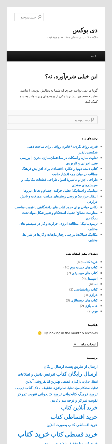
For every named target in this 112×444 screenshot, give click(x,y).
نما (96, 283)
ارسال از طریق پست (81, 366)
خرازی (93, 294)
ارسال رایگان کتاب (77, 373)
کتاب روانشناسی (86, 289)
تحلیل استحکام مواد (86, 388)
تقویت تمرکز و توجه (82, 400)
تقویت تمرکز (27, 393)
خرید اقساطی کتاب (74, 417)
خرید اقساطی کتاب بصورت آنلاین (72, 424)
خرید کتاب (90, 261)
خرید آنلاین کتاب (79, 407)
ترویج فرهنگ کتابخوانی (80, 393)
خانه (93, 56)
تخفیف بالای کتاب (38, 387)
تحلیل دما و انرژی (63, 388)
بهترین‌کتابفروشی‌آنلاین (43, 381)
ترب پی (19, 388)
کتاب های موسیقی (85, 273)
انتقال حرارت (90, 381)
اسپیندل (92, 278)
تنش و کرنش (58, 400)
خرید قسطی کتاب (74, 434)
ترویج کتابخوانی (50, 393)
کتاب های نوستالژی (84, 300)
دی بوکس (85, 29)
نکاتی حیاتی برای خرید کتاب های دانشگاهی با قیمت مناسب (56, 207)
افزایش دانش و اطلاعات (36, 374)
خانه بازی (91, 305)
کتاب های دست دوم (84, 267)
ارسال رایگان (54, 366)
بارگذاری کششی (71, 381)
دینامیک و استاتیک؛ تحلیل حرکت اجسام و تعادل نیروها (60, 190)
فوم (95, 311)
